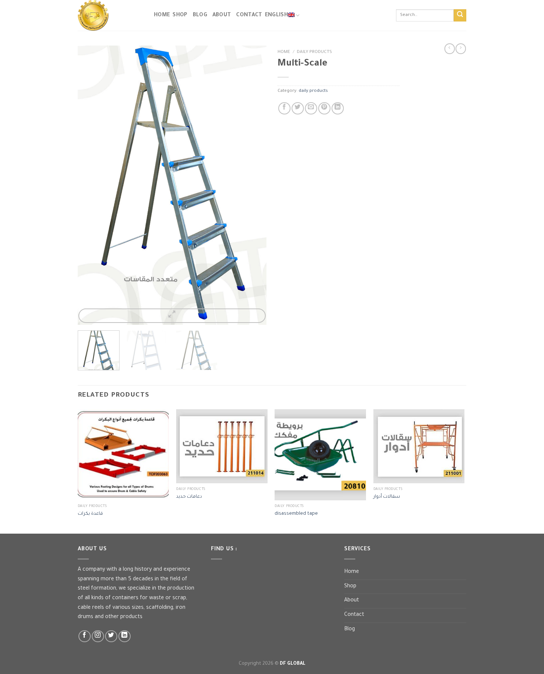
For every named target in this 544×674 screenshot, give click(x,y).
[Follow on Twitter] (111, 636)
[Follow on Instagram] (98, 636)
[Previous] (90, 185)
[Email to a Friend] (311, 108)
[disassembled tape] (320, 455)
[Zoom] (172, 315)
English (276, 16)
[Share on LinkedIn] (338, 108)
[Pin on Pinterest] (324, 108)
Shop (179, 16)
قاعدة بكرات (90, 514)
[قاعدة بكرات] (123, 455)
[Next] (253, 185)
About (221, 16)
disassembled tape (296, 514)
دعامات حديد (189, 497)
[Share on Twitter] (298, 108)
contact (249, 16)
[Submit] (460, 15)
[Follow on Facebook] (84, 636)
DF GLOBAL (292, 664)
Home (162, 16)
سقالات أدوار (386, 497)
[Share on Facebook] (284, 108)
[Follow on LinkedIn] (124, 636)
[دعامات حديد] (222, 446)
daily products (314, 52)
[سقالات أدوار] (419, 446)
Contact (354, 615)
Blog (200, 16)
